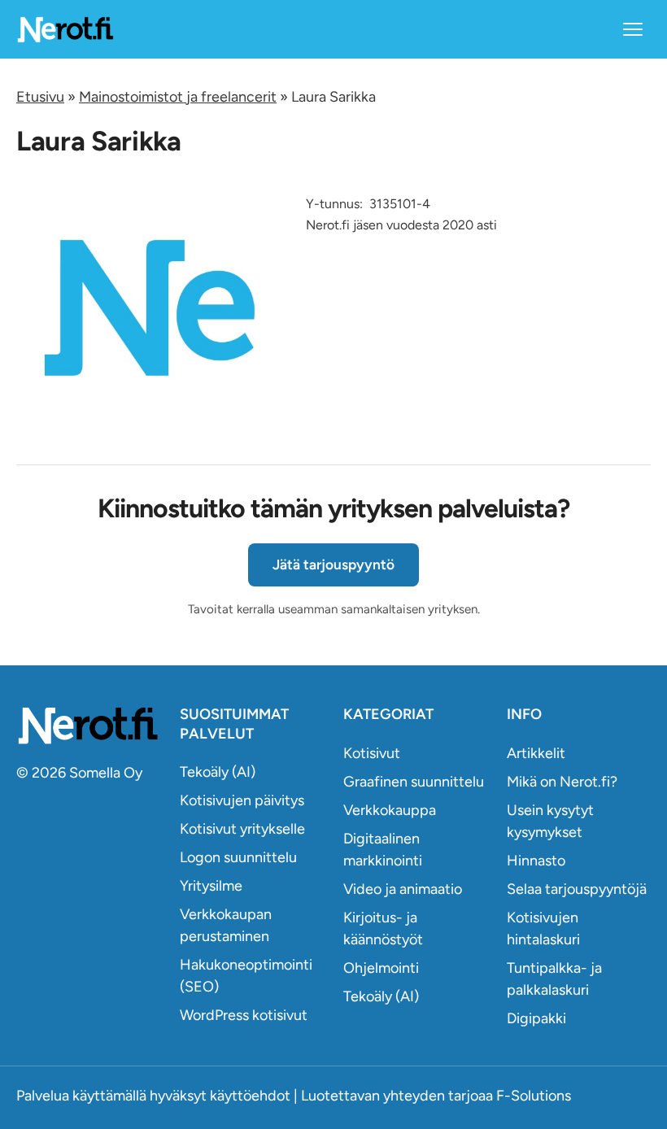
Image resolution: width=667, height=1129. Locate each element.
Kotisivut (371, 753)
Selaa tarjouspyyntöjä (577, 889)
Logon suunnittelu (238, 857)
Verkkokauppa (389, 810)
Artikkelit (536, 753)
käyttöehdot (250, 1096)
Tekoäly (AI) (217, 772)
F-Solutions (533, 1096)
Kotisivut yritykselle (242, 829)
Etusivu (40, 97)
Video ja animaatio (402, 889)
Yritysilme (211, 886)
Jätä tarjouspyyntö (333, 564)
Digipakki (536, 1018)
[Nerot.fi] (88, 725)
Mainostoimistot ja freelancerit (178, 97)
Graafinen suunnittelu (413, 782)
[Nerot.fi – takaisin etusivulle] (65, 28)
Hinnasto (536, 861)
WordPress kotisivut (243, 1015)
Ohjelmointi (381, 968)
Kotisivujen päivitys (242, 800)
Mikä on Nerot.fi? (562, 782)
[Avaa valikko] (633, 29)
